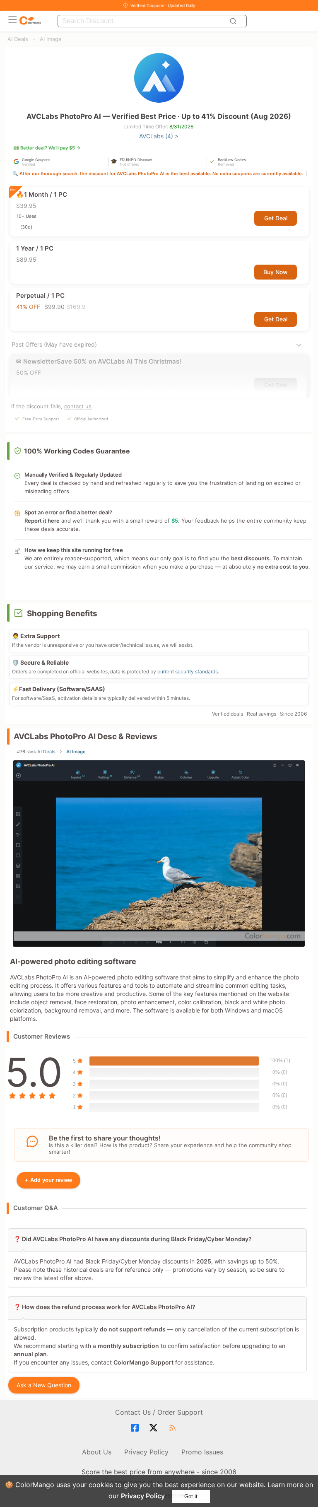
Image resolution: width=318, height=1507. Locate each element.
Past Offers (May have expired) (54, 344)
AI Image (51, 39)
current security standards (187, 671)
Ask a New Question (44, 1385)
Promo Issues (202, 1452)
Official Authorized (91, 419)
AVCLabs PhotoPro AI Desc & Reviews (85, 736)
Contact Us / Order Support (159, 1412)
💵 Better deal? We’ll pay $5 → (47, 148)
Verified (28, 164)
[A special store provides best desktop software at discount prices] (30, 21)
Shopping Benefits (62, 613)
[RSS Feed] (174, 1428)
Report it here (42, 520)
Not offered (130, 164)
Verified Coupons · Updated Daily (162, 5)
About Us (96, 1452)
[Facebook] (136, 1428)
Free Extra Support (40, 419)
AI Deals (17, 39)
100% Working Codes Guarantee (77, 451)
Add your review (48, 1180)
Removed (226, 164)
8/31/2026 (181, 126)
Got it (191, 1496)
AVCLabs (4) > (158, 136)
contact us (78, 406)
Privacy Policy (143, 1496)
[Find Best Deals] (234, 21)
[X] (154, 1428)
